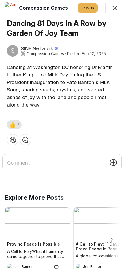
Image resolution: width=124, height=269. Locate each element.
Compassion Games (45, 53)
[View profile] (10, 8)
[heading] (44, 7)
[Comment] (25, 139)
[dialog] (62, 134)
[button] (14, 124)
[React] (12, 139)
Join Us (87, 8)
